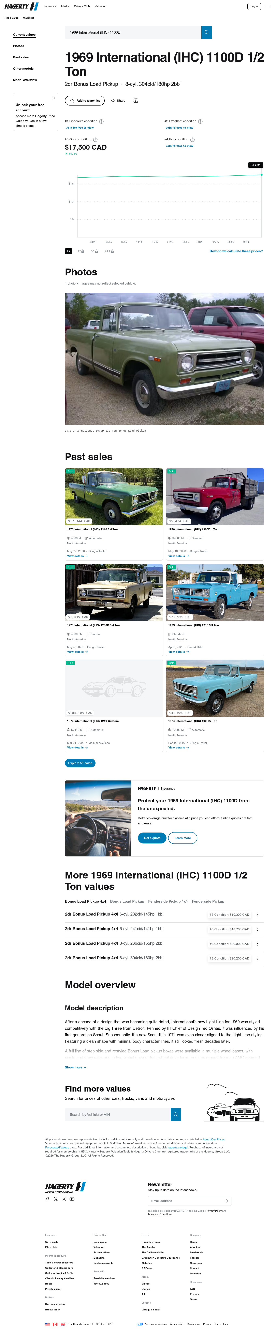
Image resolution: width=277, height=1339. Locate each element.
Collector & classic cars (59, 1268)
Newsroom (196, 1263)
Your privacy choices (155, 1324)
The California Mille (153, 1252)
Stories (146, 1289)
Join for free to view (80, 127)
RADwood (147, 1268)
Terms (193, 1299)
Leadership (196, 1252)
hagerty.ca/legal (177, 1147)
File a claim (51, 1247)
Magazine (98, 1257)
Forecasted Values (57, 1147)
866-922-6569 (101, 1283)
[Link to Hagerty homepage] (65, 1187)
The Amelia (148, 1247)
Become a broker (55, 1304)
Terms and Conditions (160, 1214)
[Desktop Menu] (267, 6)
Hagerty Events (151, 1242)
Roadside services (104, 1278)
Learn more (183, 838)
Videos (146, 1283)
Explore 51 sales (80, 763)
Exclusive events (103, 1263)
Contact (194, 1268)
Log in (254, 6)
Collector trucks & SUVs (59, 1273)
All (143, 1294)
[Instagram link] (64, 1199)
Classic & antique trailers (59, 1278)
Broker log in (52, 1309)
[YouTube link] (72, 1199)
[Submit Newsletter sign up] (226, 1201)
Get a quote (152, 838)
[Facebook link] (48, 1199)
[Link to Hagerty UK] (63, 1324)
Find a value (11, 17)
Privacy (194, 1294)
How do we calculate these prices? (236, 251)
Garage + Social (151, 1309)
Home (193, 1242)
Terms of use (222, 1324)
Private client (52, 1289)
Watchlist (28, 17)
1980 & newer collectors (59, 1262)
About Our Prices (214, 1139)
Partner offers (101, 1252)
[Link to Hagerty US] (47, 1324)
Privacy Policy (214, 1210)
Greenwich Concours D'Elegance (161, 1257)
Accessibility (177, 1324)
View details (75, 556)
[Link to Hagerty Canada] (55, 1324)
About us (195, 1247)
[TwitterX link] (56, 1199)
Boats (48, 1283)
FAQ (192, 1289)
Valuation (98, 1247)
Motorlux (147, 1263)
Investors (195, 1273)
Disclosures (193, 1324)
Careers (195, 1257)
